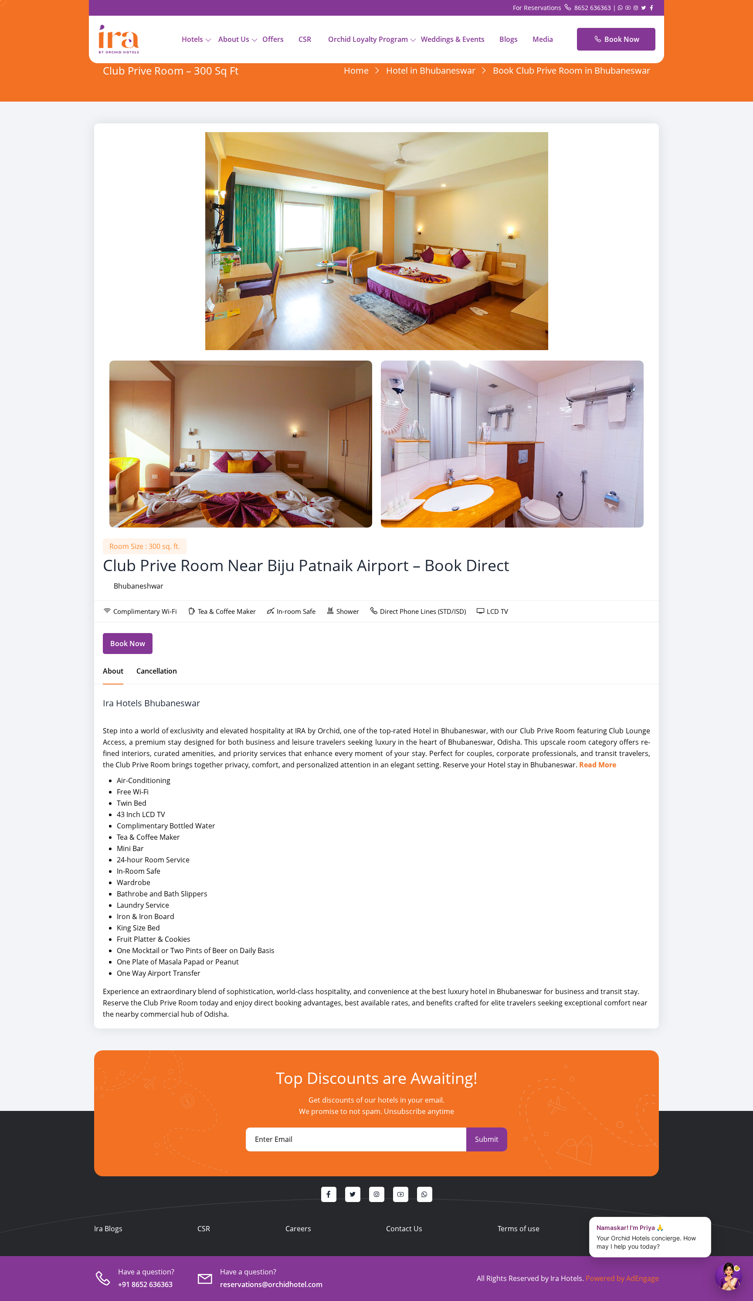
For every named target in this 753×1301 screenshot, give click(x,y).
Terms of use (518, 1228)
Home (356, 70)
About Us (233, 39)
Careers (298, 1228)
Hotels (192, 39)
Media (543, 39)
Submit (487, 1139)
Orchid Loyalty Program (368, 39)
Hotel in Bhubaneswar (430, 70)
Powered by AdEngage (621, 1278)
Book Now (621, 39)
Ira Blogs (108, 1228)
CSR (304, 39)
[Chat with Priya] (729, 1277)
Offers (273, 39)
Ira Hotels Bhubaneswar (151, 703)
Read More (597, 765)
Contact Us (404, 1228)
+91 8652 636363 (145, 1284)
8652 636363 (593, 7)
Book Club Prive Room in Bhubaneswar (571, 70)
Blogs (508, 39)
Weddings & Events (453, 39)
